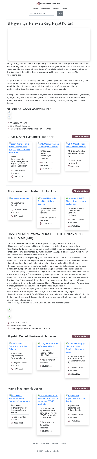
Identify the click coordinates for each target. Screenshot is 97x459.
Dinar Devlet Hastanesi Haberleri (30, 137)
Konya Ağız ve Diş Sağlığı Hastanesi (47, 425)
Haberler (34, 8)
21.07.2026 (47, 223)
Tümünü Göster (81, 136)
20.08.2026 (47, 431)
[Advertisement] (49, 44)
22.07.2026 (75, 374)
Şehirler (55, 8)
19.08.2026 (18, 368)
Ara (60, 13)
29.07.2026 (18, 216)
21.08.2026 (18, 423)
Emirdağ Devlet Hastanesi (19, 211)
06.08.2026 (47, 366)
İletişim (63, 8)
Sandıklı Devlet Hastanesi (76, 221)
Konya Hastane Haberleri (25, 388)
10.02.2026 (47, 168)
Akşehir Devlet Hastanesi (20, 325)
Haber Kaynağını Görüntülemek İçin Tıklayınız (30, 128)
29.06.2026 (75, 226)
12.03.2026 (18, 176)
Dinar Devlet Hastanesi (19, 126)
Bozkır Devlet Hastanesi (18, 418)
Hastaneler (45, 8)
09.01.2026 (75, 166)
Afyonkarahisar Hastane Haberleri (31, 191)
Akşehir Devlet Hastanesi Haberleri (32, 336)
